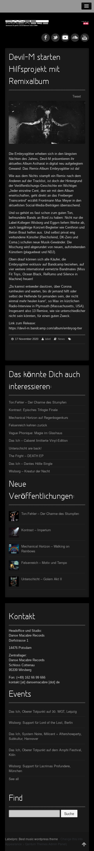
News (61, 338)
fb (45, 37)
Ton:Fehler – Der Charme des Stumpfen (37, 402)
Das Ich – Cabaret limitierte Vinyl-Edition (38, 440)
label (48, 338)
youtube (84, 37)
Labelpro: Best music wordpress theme (31, 839)
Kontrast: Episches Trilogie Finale (33, 409)
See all (14, 778)
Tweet (76, 96)
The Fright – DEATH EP (26, 455)
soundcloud (75, 37)
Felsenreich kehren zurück (28, 425)
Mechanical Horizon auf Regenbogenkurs (38, 417)
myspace (65, 37)
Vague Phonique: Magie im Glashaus (35, 432)
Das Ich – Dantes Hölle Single (30, 463)
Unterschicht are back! (25, 448)
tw (55, 37)
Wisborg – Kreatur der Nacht (29, 471)
